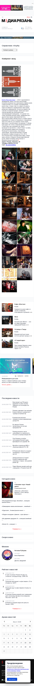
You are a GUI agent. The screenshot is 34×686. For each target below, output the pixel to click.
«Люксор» (17, 491)
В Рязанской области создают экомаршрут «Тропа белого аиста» (22, 452)
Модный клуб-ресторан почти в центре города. (21, 335)
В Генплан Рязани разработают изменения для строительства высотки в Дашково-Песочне (18, 596)
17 (4, 642)
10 (4, 638)
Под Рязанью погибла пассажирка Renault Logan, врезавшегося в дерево (21, 440)
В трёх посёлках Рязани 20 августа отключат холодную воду (16, 575)
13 (17, 638)
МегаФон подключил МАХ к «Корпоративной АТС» (21, 446)
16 (30, 638)
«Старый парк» (19, 340)
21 (21, 642)
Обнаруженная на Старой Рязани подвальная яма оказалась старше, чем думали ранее (22, 460)
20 (17, 642)
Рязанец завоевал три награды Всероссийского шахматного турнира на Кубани (22, 412)
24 (4, 647)
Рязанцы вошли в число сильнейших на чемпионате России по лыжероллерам (21, 433)
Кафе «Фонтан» (19, 304)
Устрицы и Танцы (20, 329)
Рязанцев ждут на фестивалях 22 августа (18, 588)
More (16, 317)
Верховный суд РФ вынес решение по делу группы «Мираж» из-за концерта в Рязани (21, 404)
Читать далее (6, 384)
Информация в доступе (10, 378)
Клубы (16, 46)
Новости (4, 665)
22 (25, 642)
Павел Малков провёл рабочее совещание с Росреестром (22, 467)
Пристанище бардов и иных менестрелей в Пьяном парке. (22, 347)
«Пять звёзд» (24, 492)
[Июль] (4, 621)
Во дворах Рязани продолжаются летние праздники (20, 426)
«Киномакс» (18, 494)
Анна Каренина (19, 555)
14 (21, 638)
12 (12, 638)
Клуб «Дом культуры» (8, 100)
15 (25, 638)
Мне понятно (12, 679)
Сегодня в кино (8, 479)
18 (8, 642)
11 (8, 638)
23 (30, 642)
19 (12, 642)
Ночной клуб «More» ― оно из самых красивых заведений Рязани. (22, 323)
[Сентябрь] (30, 621)
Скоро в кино (7, 537)
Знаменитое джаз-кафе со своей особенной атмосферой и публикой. (22, 310)
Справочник (7, 46)
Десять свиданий (20, 560)
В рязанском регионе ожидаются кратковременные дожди (22, 419)
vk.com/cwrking (11, 145)
